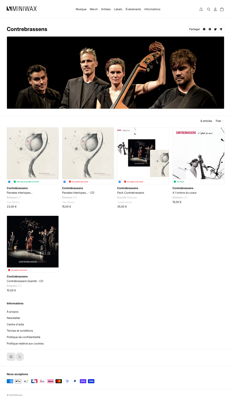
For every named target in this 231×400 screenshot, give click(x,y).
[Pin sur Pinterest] (209, 29)
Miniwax (19, 395)
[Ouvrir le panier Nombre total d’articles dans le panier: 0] (222, 9)
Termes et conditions (20, 330)
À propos (12, 311)
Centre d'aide (15, 324)
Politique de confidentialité (23, 337)
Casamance (124, 202)
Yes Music (13, 202)
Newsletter (13, 318)
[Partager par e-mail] (221, 29)
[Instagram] (11, 356)
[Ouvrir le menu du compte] (215, 9)
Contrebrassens (17, 188)
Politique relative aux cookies (25, 343)
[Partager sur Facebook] (204, 29)
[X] (19, 356)
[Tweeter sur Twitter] (215, 29)
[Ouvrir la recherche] (208, 9)
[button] (219, 121)
